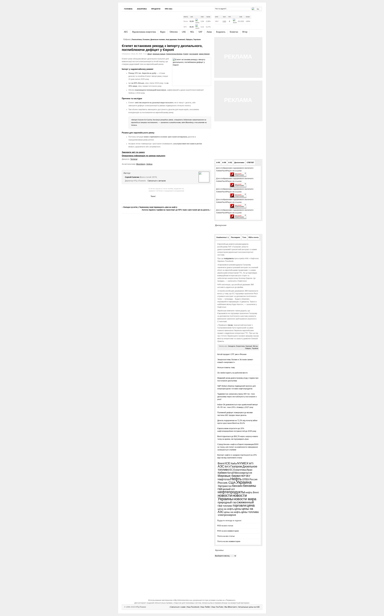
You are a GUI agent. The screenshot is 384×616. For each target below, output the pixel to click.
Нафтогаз (224, 479)
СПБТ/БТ (250, 162)
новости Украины (232, 497)
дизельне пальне (159, 54)
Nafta (234, 463)
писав (230, 325)
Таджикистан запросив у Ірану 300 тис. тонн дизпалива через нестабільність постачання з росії (237, 396)
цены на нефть (232, 512)
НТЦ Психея (140, 607)
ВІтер (244, 32)
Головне (146, 39)
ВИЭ (227, 466)
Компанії (181, 39)
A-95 (218, 162)
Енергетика (240, 346)
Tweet (153, 196)
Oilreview (174, 32)
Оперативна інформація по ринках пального (143, 156)
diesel (149, 54)
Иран (249, 470)
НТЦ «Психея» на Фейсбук (196, 9)
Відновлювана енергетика (144, 32)
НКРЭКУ (245, 476)
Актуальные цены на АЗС (249, 607)
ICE (227, 463)
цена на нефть (226, 509)
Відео (162, 32)
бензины (249, 486)
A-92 (230, 162)
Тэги (244, 237)
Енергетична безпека (174, 54)
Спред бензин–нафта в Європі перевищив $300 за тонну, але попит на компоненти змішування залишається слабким (237, 447)
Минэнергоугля (243, 472)
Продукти (155, 9)
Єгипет (185, 54)
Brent (221, 463)
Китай (230, 472)
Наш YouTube (217, 607)
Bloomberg (140, 164)
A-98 (224, 162)
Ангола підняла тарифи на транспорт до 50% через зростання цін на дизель (176, 210)
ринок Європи (204, 54)
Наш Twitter (205, 607)
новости (225, 495)
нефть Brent (252, 492)
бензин (237, 485)
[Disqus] (166, 253)
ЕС (231, 469)
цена (251, 505)
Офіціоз (189, 39)
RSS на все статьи (225, 526)
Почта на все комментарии (228, 541)
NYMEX (242, 463)
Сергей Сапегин (132, 177)
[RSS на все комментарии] (260, 20)
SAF (200, 32)
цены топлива (250, 512)
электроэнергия (227, 515)
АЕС (126, 32)
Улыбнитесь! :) (222, 237)
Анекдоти (231, 346)
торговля (239, 505)
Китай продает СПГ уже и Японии (231, 354)
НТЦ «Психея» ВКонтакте (210, 9)
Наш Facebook (193, 607)
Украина (244, 482)
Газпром (236, 466)
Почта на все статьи (226, 536)
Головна (128, 9)
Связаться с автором (157, 181)
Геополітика (137, 39)
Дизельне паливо (157, 39)
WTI (251, 463)
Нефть (236, 479)
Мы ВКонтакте (231, 607)
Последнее (235, 237)
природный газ (227, 502)
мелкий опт (229, 489)
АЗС (221, 466)
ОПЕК (245, 479)
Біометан (234, 32)
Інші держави (171, 39)
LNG (184, 32)
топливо (227, 505)
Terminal (133, 159)
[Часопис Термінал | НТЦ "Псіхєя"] (149, 19)
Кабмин (222, 472)
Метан (255, 346)
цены (237, 508)
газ (220, 489)
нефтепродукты (231, 492)
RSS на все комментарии (228, 531)
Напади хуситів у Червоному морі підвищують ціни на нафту (150, 207)
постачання (193, 54)
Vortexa (149, 164)
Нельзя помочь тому (226, 368)
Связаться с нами (177, 607)
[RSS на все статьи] (255, 20)
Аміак (209, 32)
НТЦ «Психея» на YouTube (205, 9)
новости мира (245, 499)
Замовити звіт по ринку (133, 152)
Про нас (168, 9)
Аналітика (142, 9)
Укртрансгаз (225, 486)
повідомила (229, 258)
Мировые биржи (229, 475)
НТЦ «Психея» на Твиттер (201, 9)
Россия (253, 479)
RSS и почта (253, 237)
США (232, 482)
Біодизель (220, 32)
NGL (192, 32)
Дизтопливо (239, 162)
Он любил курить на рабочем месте (232, 373)
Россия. (223, 482)
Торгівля (197, 39)
